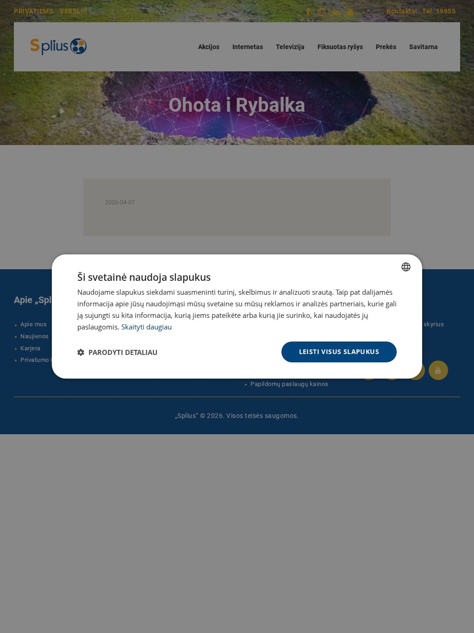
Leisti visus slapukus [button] (339, 351)
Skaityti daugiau (146, 326)
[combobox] (406, 267)
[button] (117, 352)
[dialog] (237, 316)
